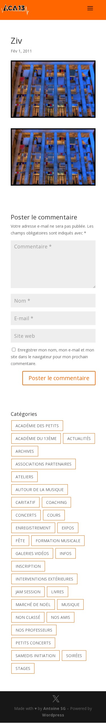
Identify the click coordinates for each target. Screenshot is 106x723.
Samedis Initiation (35, 655)
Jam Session (28, 591)
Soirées (74, 655)
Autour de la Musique (40, 489)
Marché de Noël (33, 604)
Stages (23, 668)
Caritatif (25, 502)
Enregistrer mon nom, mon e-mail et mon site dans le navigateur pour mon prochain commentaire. (52, 356)
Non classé (28, 617)
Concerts (26, 515)
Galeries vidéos (32, 553)
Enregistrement (33, 528)
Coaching (56, 502)
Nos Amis (60, 617)
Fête (20, 540)
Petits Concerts (33, 643)
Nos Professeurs (34, 630)
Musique (70, 604)
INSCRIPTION (28, 566)
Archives (25, 451)
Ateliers (24, 476)
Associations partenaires (44, 464)
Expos (68, 528)
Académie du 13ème (36, 438)
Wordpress (53, 715)
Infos (66, 553)
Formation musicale (58, 540)
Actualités (79, 438)
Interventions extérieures (44, 579)
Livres (57, 591)
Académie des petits (37, 425)
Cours (53, 515)
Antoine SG (54, 708)
